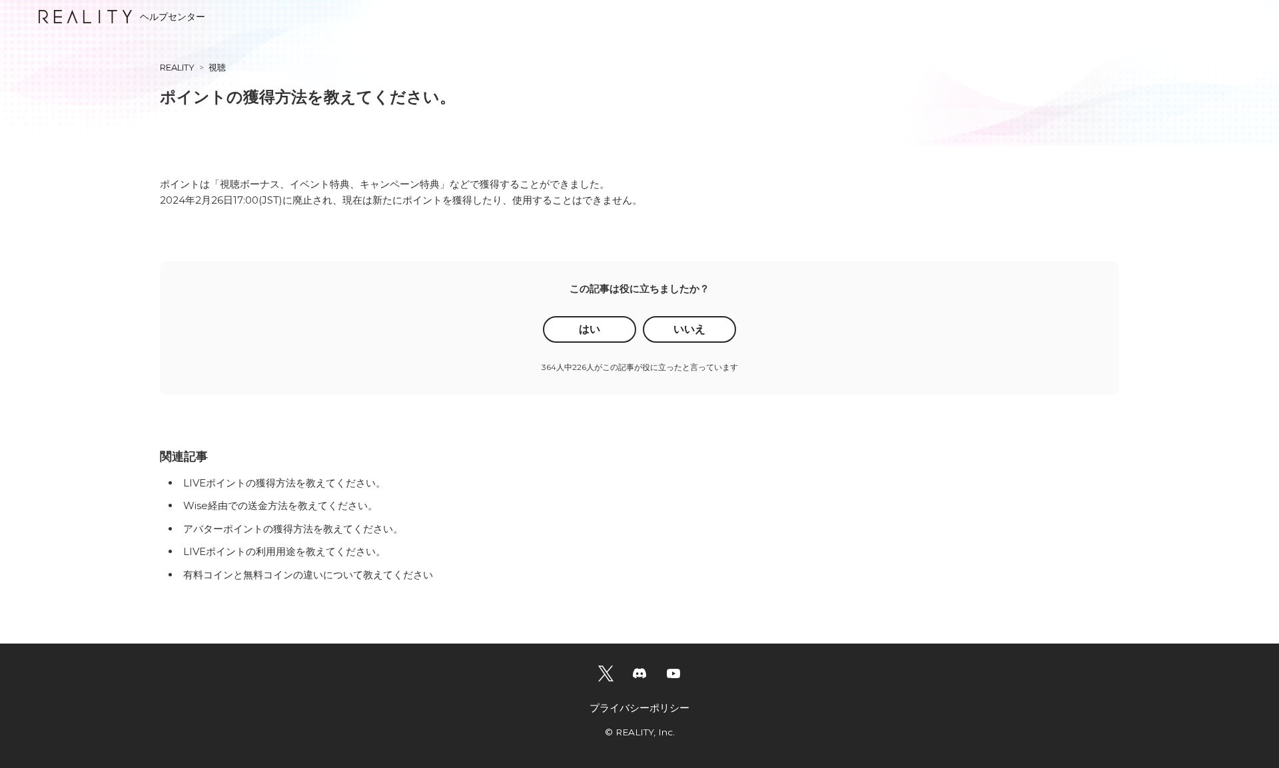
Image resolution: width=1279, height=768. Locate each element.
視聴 (217, 67)
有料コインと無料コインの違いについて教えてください (308, 574)
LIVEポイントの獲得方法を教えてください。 (284, 483)
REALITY (177, 67)
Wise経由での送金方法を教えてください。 (280, 505)
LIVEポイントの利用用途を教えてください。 (284, 551)
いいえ (689, 329)
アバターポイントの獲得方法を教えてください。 (293, 528)
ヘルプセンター (172, 17)
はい (589, 329)
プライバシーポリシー (639, 707)
